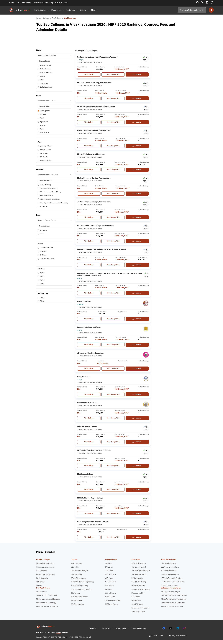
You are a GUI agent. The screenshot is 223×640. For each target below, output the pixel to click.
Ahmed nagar (44, 132)
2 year (42, 276)
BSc (78, 69)
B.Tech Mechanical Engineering (82, 582)
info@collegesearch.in (179, 636)
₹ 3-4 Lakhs (43, 251)
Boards (18, 3)
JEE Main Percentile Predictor (172, 578)
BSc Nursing (75, 593)
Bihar (41, 80)
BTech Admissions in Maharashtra (173, 599)
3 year (42, 280)
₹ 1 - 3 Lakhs (44, 153)
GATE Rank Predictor (168, 563)
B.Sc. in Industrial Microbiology (50, 199)
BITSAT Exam (110, 597)
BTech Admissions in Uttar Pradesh (174, 595)
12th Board (43, 230)
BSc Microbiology (45, 185)
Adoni (42, 118)
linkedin (177, 628)
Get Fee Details (101, 93)
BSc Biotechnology (78, 604)
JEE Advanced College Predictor (172, 582)
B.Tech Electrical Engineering (81, 589)
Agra (41, 129)
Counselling (49, 3)
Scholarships (26, 3)
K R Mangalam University (45, 567)
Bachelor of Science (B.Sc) (48, 188)
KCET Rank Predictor (168, 571)
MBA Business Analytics (80, 571)
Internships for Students (140, 608)
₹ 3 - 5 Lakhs (44, 157)
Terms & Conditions (139, 628)
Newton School (41, 592)
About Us (93, 628)
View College (88, 74)
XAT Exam (108, 589)
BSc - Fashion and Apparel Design (51, 192)
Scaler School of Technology (46, 595)
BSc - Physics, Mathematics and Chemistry (54, 203)
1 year (42, 272)
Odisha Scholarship (138, 586)
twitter (170, 628)
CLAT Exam (109, 571)
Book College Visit (113, 74)
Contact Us (106, 628)
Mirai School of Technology (46, 603)
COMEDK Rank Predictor (170, 586)
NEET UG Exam (110, 593)
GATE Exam (109, 567)
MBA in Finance (76, 563)
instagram (184, 628)
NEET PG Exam (110, 574)
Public (42, 297)
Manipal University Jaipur (45, 563)
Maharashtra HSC (137, 593)
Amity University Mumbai (45, 574)
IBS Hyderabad (41, 571)
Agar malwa (44, 122)
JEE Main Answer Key (139, 574)
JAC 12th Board (137, 604)
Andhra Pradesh (45, 69)
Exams (11, 3)
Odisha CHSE (136, 600)
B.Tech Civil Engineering (79, 586)
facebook (163, 628)
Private (42, 301)
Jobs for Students (138, 612)
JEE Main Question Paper (140, 571)
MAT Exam (109, 578)
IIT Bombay (40, 582)
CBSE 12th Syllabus (138, 563)
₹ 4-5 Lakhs (43, 255)
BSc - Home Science (46, 195)
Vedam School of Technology (47, 606)
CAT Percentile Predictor (170, 574)
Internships (58, 3)
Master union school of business (48, 599)
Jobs (65, 3)
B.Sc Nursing (44, 206)
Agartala (43, 125)
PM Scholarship (137, 578)
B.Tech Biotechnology (79, 578)
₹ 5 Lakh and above (46, 160)
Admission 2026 (38, 3)
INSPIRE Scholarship (138, 582)
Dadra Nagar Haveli (46, 87)
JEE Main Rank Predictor (170, 567)
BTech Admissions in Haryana (172, 606)
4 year (42, 283)
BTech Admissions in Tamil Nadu (173, 603)
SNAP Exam (109, 586)
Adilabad (43, 114)
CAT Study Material (138, 567)
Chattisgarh (44, 83)
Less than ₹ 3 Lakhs (46, 248)
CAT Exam (108, 563)
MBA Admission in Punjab (170, 592)
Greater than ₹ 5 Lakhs (47, 259)
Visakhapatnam (45, 111)
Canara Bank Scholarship (140, 589)
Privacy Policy (121, 628)
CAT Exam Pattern (111, 604)
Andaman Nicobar (46, 65)
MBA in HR (75, 567)
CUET (42, 234)
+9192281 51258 (157, 636)
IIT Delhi (39, 586)
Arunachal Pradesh (46, 72)
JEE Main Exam (110, 582)
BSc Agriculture (76, 600)
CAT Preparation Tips (112, 600)
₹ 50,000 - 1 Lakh (45, 149)
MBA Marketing (76, 574)
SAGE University (42, 578)
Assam (42, 76)
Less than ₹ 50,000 (46, 146)
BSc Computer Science (79, 597)
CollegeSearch (19, 10)
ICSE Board (135, 597)
